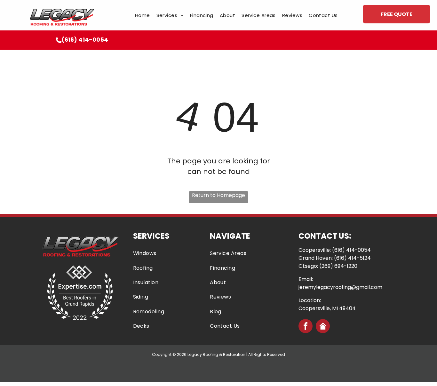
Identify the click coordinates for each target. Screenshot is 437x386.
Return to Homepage (218, 195)
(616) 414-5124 (352, 258)
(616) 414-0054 (351, 250)
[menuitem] (142, 15)
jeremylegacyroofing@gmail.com (340, 287)
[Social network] (323, 327)
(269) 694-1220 (338, 266)
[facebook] (305, 327)
